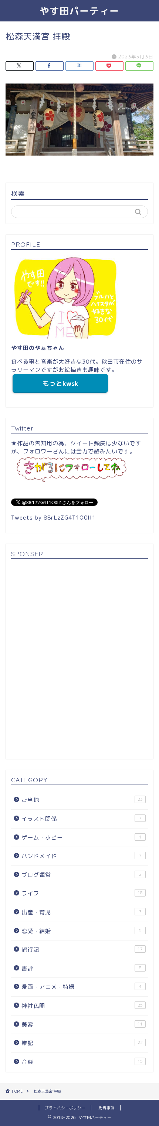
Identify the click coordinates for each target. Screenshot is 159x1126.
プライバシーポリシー (65, 1107)
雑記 (82, 1043)
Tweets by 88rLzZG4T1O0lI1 (53, 517)
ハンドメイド (81, 856)
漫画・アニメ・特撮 (81, 987)
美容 (82, 1024)
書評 (81, 968)
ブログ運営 (81, 875)
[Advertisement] (79, 660)
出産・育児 (81, 912)
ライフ (82, 893)
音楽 (82, 1062)
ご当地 (82, 800)
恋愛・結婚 (81, 931)
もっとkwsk (60, 383)
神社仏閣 (82, 1006)
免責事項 (106, 1107)
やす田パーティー (79, 11)
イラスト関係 (81, 819)
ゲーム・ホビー (81, 837)
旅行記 (82, 949)
